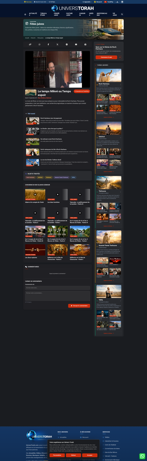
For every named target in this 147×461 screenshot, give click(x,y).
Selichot (102, 137)
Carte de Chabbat (110, 445)
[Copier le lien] (30, 44)
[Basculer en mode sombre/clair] (122, 1)
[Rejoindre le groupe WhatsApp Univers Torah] (142, 456)
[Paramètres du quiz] (120, 57)
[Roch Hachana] (108, 75)
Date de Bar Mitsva (111, 452)
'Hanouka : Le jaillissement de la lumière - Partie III (79, 203)
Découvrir (85, 437)
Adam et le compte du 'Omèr (34, 202)
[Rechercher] (122, 14)
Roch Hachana (104, 84)
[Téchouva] (108, 182)
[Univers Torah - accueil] (40, 435)
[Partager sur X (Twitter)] (57, 44)
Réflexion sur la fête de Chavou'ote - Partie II (55, 258)
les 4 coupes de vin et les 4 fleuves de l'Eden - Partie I (79, 240)
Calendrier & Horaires (112, 441)
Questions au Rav (102, 14)
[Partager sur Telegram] (67, 44)
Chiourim (82, 14)
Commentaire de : (30, 284)
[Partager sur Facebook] (48, 44)
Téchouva (102, 191)
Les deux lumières (54, 202)
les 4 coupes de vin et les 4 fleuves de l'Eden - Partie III (34, 240)
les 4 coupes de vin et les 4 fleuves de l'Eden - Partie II (56, 240)
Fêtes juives (40, 38)
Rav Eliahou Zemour (44, 98)
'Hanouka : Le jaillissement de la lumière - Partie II (35, 221)
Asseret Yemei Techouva (108, 245)
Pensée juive (56, 14)
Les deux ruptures (31, 257)
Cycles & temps (103, 138)
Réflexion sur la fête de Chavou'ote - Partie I (77, 258)
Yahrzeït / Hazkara (110, 456)
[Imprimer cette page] (85, 44)
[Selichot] (108, 128)
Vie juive (115, 14)
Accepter (89, 455)
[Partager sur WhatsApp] (39, 44)
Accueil (27, 38)
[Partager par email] (76, 44)
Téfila (101, 300)
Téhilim (107, 437)
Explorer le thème (108, 117)
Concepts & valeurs (104, 193)
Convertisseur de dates (112, 448)
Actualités (33, 14)
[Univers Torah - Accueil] (73, 8)
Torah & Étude (43, 14)
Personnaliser (57, 455)
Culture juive (69, 14)
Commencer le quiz (106, 57)
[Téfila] (108, 291)
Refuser (73, 455)
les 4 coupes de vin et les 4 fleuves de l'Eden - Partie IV (79, 221)
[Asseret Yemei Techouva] (108, 237)
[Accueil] (25, 14)
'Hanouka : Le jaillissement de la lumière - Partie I (57, 221)
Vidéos (91, 14)
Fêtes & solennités (103, 86)
